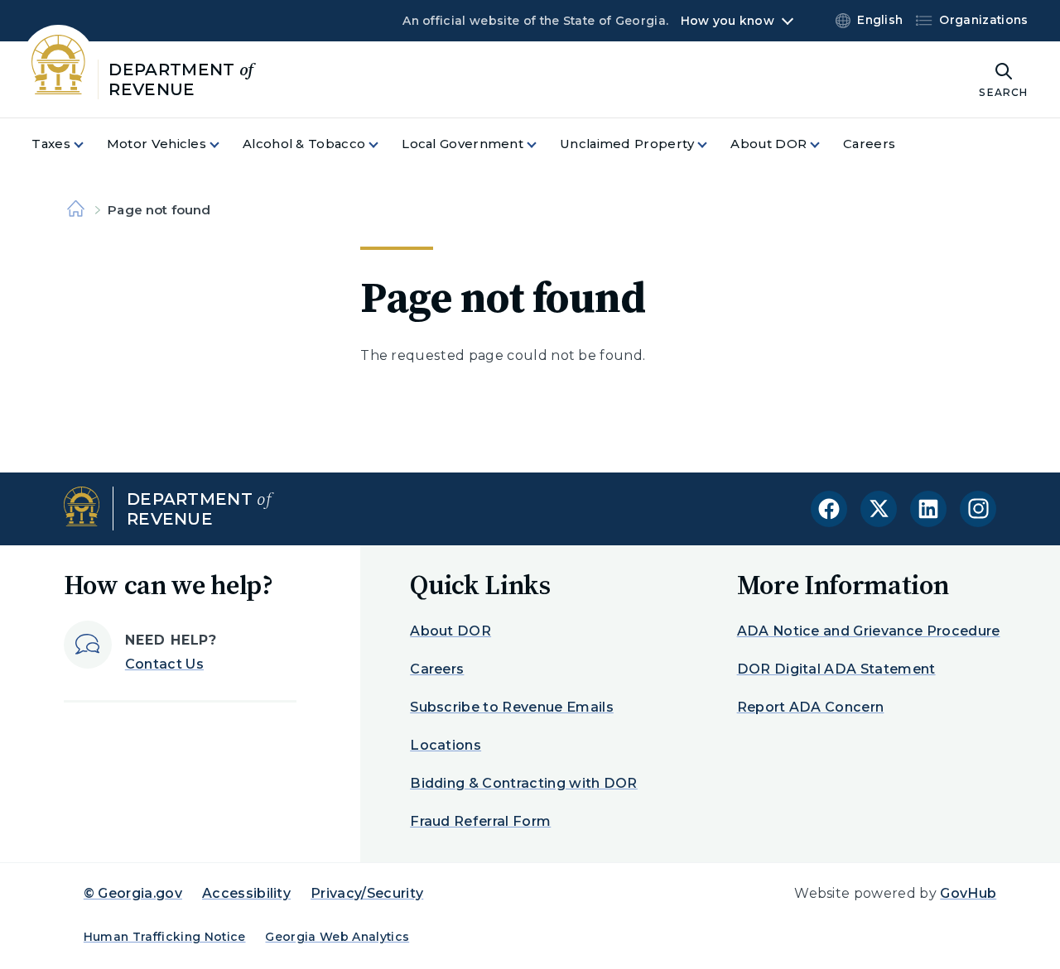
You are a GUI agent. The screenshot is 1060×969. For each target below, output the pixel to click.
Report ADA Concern (810, 707)
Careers (437, 669)
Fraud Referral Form (480, 821)
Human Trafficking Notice (165, 936)
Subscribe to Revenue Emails (512, 707)
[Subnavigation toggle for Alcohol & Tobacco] (383, 144)
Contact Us (164, 664)
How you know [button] (727, 20)
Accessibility (246, 893)
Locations (445, 745)
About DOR (450, 631)
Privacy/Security (367, 893)
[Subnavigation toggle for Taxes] (88, 144)
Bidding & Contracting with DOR (524, 783)
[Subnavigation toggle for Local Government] (541, 144)
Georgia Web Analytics (337, 936)
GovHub (968, 893)
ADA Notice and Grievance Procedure (868, 631)
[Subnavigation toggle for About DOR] (825, 144)
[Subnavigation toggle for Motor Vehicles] (224, 144)
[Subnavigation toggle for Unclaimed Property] (712, 144)
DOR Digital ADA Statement (836, 669)
